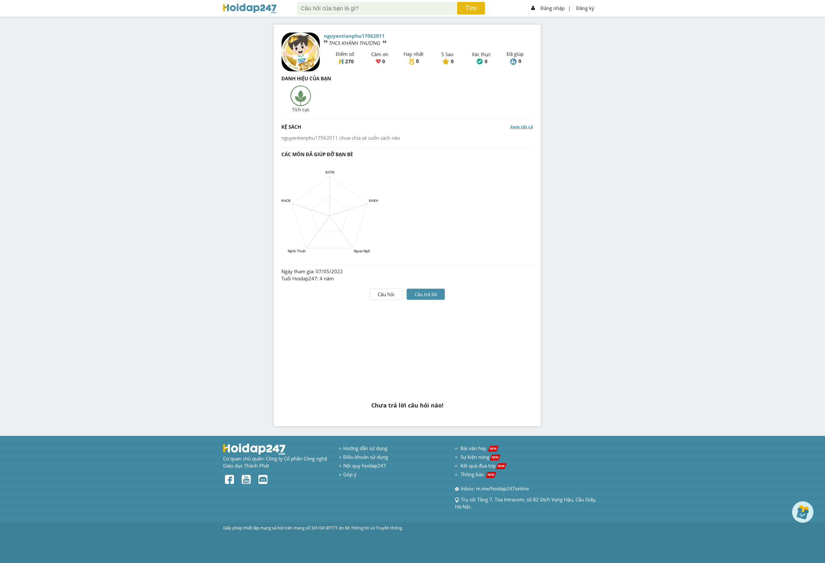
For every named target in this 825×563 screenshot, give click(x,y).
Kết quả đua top (483, 465)
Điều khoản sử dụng (365, 457)
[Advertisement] (407, 348)
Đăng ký (585, 8)
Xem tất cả (521, 127)
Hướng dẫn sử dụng (365, 448)
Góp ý (349, 474)
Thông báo (477, 474)
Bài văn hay (478, 448)
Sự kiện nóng (480, 457)
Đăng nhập (552, 8)
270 (349, 61)
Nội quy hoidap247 (364, 465)
